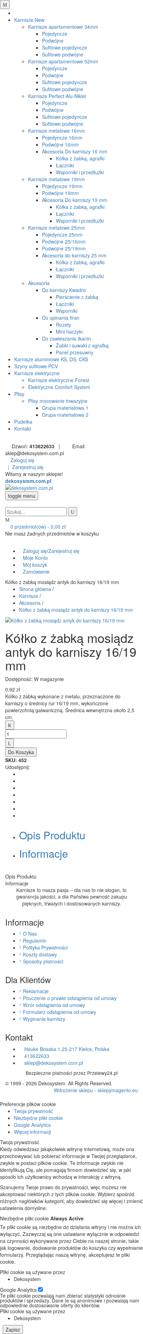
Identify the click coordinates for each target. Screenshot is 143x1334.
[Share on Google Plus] (21, 801)
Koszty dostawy (40, 954)
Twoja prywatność (33, 1110)
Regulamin (35, 940)
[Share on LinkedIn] (21, 787)
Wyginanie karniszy (44, 1018)
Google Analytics (32, 1124)
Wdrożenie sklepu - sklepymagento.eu (96, 1090)
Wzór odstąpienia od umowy (54, 1004)
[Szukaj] (72, 511)
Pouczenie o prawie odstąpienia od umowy (70, 998)
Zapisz (13, 1329)
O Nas (30, 933)
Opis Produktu (52, 835)
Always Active (67, 1218)
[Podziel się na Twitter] (21, 780)
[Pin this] (21, 808)
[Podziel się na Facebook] (21, 773)
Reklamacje (36, 991)
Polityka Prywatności (45, 947)
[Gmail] (21, 815)
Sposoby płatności (43, 961)
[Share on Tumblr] (21, 794)
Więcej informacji (32, 1131)
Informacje (43, 853)
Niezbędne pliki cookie (38, 1117)
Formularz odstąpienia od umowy (59, 1011)
